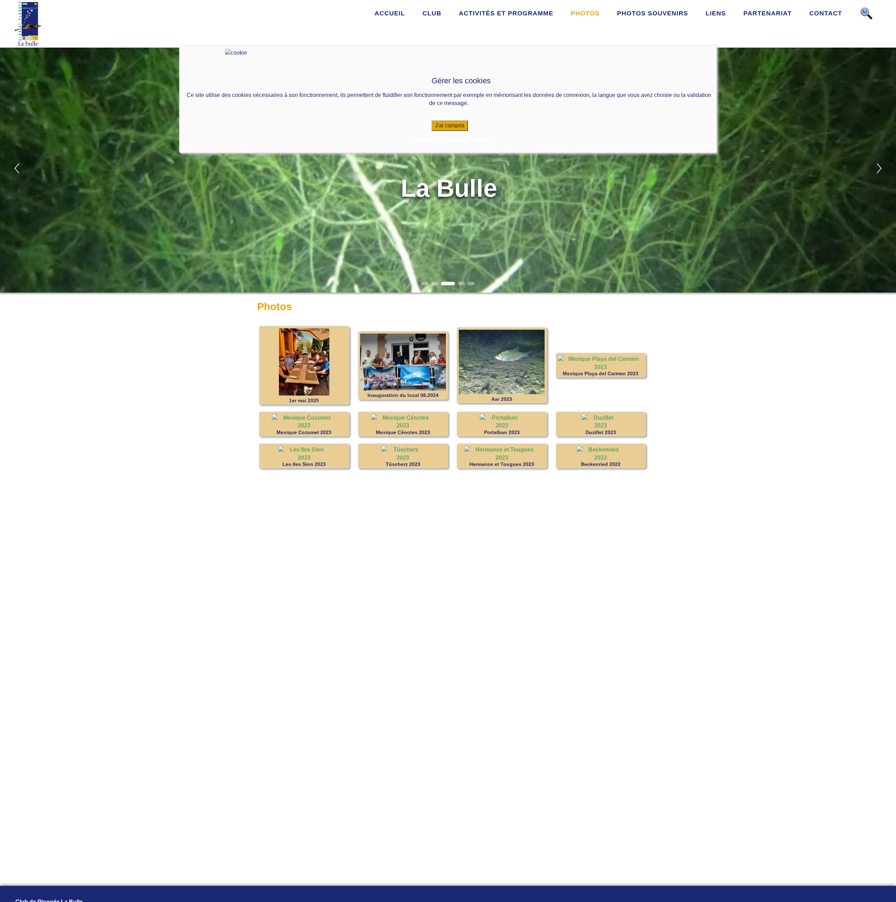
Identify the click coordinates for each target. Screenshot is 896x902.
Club (431, 13)
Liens (716, 13)
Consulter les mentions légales (449, 140)
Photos (585, 13)
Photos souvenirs (652, 13)
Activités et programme (506, 13)
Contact (825, 13)
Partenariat (767, 13)
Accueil (389, 13)
